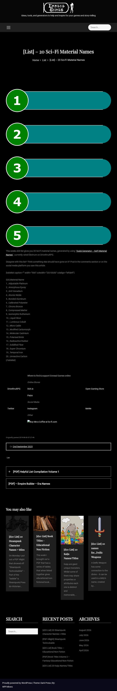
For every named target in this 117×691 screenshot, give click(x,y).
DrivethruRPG (13, 389)
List (8, 458)
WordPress (26, 683)
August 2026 (85, 630)
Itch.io (30, 389)
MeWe (88, 408)
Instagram (32, 408)
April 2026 (84, 650)
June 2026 (84, 640)
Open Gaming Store (94, 389)
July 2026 (83, 635)
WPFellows (7, 687)
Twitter (10, 408)
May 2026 (84, 645)
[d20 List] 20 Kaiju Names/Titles (58, 666)
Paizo (30, 395)
